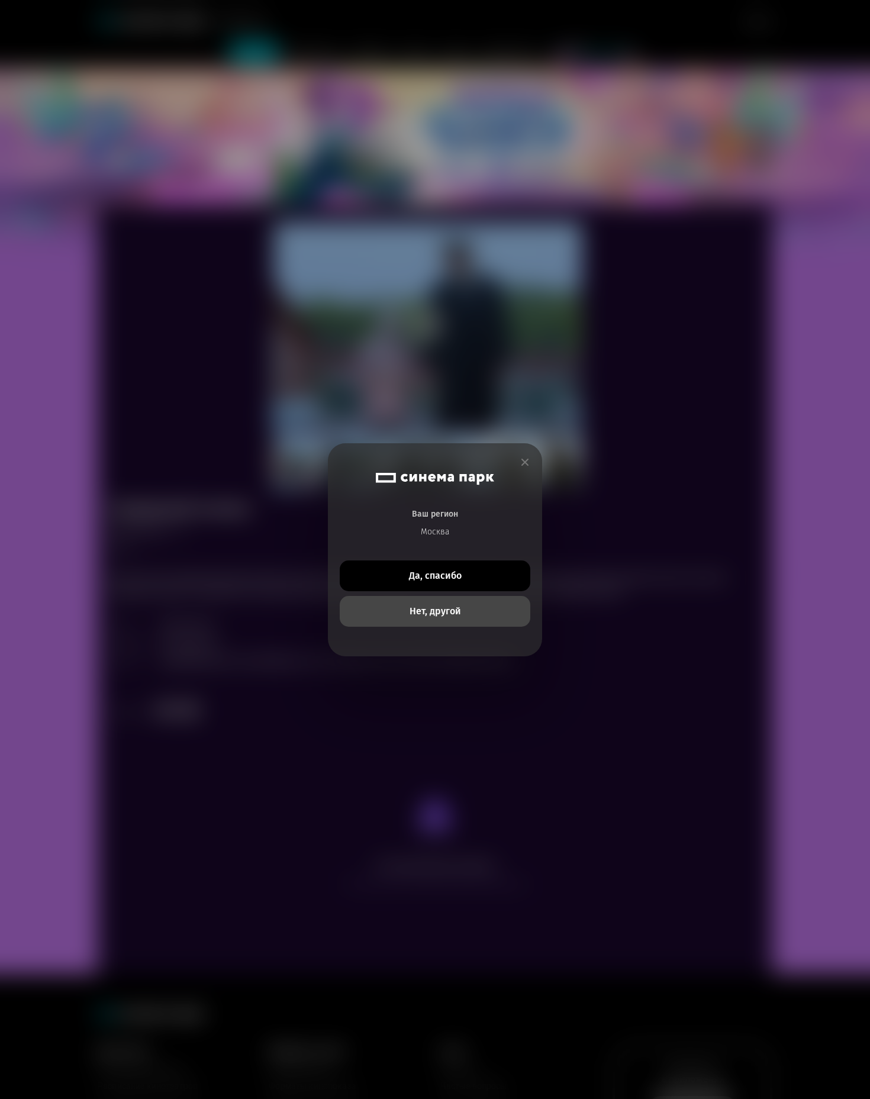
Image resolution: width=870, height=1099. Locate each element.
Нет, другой (435, 611)
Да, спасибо (435, 575)
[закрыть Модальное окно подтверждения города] (525, 462)
